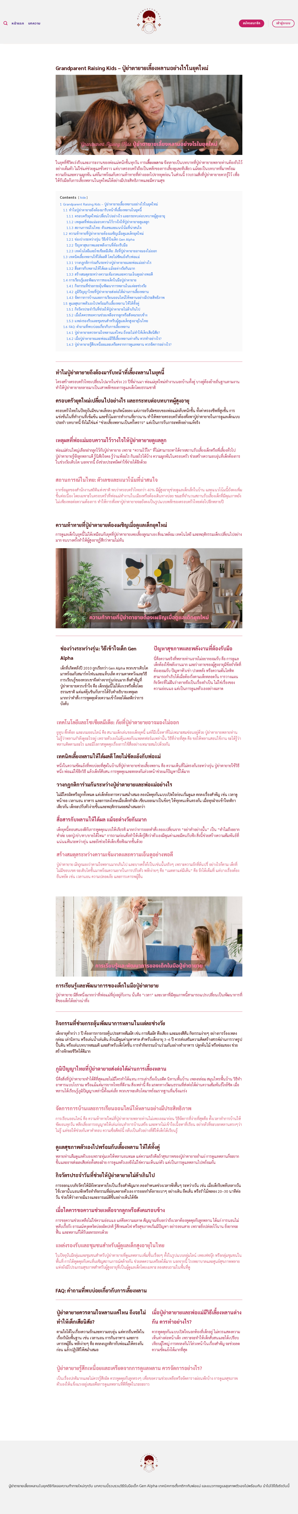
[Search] (5, 23)
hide (83, 197)
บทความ (34, 23)
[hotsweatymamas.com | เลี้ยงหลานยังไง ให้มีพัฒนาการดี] (149, 22)
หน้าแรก (18, 23)
